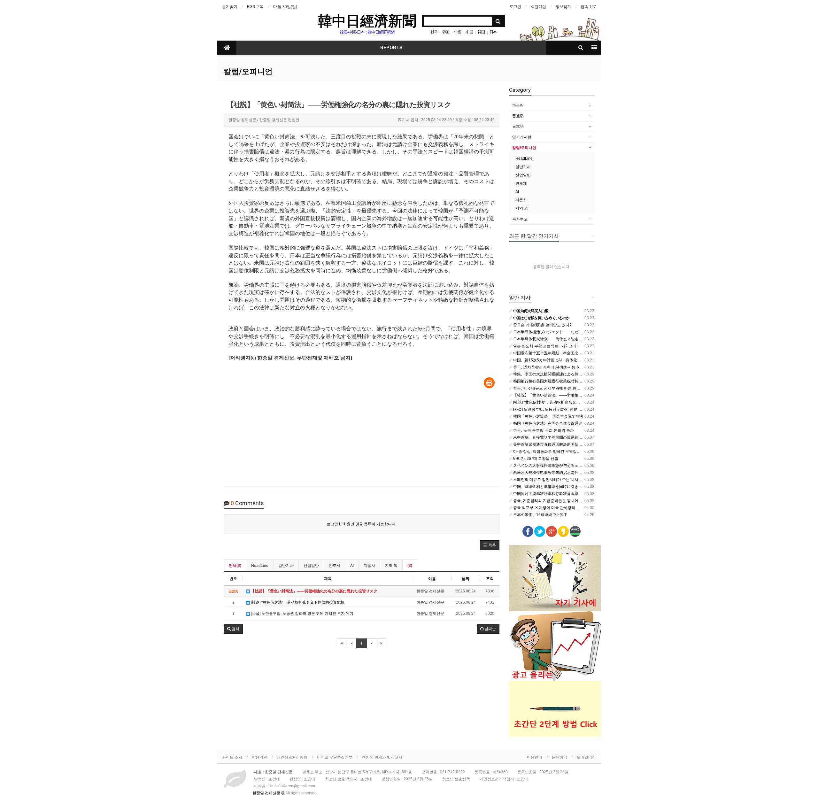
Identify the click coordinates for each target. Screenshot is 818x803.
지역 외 (391, 565)
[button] (489, 545)
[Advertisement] (361, 438)
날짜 (465, 578)
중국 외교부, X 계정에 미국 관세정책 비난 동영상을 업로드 (562, 508)
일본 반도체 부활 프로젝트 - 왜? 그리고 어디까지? (555, 346)
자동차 (369, 565)
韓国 (481, 32)
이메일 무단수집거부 (334, 757)
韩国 (445, 32)
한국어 (518, 105)
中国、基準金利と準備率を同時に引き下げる (551, 486)
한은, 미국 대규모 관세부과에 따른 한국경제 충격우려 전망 (562, 388)
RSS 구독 (255, 6)
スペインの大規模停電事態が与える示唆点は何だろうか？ (562, 465)
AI (352, 565)
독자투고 (520, 219)
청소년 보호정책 (456, 779)
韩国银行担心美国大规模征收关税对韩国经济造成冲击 (558, 381)
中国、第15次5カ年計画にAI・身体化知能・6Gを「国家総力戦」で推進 (574, 360)
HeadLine (259, 565)
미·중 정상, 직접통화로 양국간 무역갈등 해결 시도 (555, 451)
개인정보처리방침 (292, 757)
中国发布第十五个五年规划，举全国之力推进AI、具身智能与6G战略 (570, 353)
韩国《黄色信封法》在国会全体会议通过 (547, 423)
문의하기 (559, 757)
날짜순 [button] (489, 629)
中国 (469, 32)
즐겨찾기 (229, 6)
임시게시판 (521, 137)
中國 (457, 32)
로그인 (515, 6)
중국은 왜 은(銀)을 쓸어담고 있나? (542, 325)
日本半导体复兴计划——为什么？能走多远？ (551, 339)
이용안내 (534, 757)
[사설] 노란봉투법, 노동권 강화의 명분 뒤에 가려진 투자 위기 (301, 613)
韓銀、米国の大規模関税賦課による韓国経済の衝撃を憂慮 (562, 374)
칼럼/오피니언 (248, 71)
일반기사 (286, 565)
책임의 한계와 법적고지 (382, 757)
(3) (409, 565)
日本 (493, 32)
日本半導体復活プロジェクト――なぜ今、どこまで (556, 332)
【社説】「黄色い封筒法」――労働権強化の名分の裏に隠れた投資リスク (576, 395)
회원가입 (538, 6)
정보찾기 (563, 6)
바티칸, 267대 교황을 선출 (535, 458)
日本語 (518, 126)
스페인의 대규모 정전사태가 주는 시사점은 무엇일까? (558, 479)
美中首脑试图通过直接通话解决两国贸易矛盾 (551, 444)
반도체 (334, 565)
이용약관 (259, 757)
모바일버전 (586, 757)
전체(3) (235, 565)
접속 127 (588, 6)
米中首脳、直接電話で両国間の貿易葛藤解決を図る (556, 437)
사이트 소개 (232, 757)
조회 (490, 578)
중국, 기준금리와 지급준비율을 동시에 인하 (549, 500)
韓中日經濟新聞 (367, 20)
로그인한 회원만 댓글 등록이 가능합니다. (362, 524)
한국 (433, 32)
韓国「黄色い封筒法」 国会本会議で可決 (547, 416)
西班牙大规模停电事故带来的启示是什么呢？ (551, 472)
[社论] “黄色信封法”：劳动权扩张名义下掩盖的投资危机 (297, 602)
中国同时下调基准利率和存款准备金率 (545, 493)
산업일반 (311, 565)
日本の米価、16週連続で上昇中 (539, 515)
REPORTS (391, 47)
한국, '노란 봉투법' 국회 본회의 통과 (543, 430)
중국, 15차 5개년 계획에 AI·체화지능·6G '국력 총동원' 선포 (562, 367)
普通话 (518, 116)
